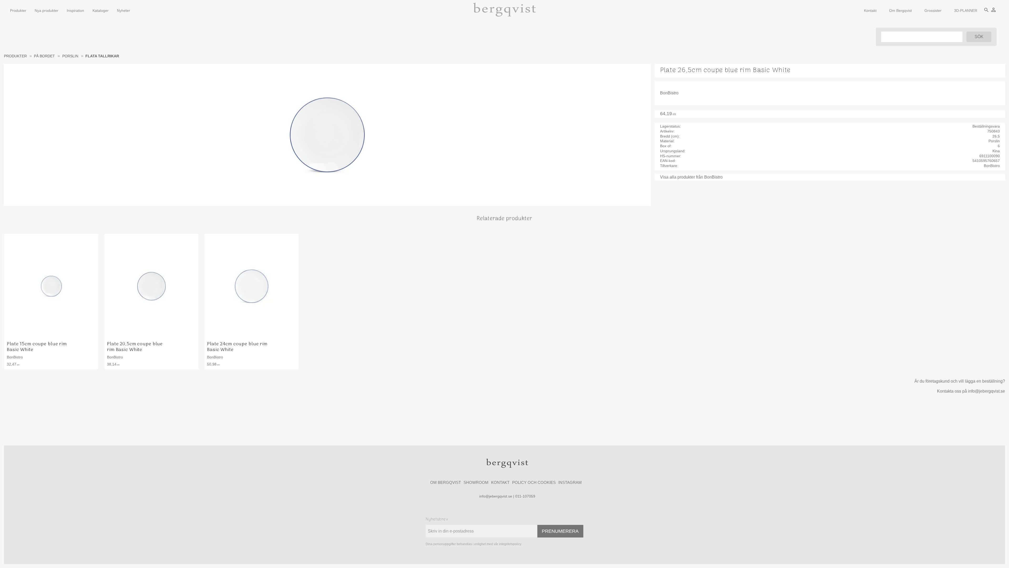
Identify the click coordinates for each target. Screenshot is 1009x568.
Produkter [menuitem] (18, 10)
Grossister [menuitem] (932, 10)
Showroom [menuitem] (476, 482)
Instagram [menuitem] (570, 482)
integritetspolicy (510, 544)
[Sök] (978, 37)
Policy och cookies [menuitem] (534, 482)
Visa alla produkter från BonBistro (691, 177)
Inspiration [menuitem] (75, 10)
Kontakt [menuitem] (870, 10)
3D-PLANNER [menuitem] (965, 10)
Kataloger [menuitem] (100, 10)
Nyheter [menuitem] (123, 10)
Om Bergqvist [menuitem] (900, 10)
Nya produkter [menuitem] (46, 10)
